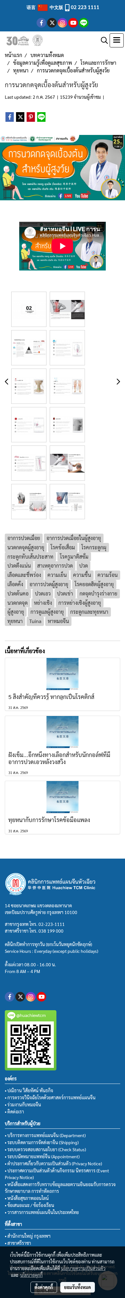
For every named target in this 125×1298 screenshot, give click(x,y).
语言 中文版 (45, 7)
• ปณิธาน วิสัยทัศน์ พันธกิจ (29, 1090)
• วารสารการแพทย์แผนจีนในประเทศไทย (42, 1212)
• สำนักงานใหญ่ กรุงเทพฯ (28, 1236)
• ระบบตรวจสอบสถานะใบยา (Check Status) (45, 1149)
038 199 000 (50, 931)
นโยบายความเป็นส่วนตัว (83, 1268)
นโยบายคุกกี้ (31, 1275)
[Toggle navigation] (117, 40)
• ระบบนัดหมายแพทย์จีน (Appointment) (42, 1156)
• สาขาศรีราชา (18, 1243)
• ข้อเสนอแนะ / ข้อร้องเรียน (29, 1205)
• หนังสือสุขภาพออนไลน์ (27, 1198)
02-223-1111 (51, 924)
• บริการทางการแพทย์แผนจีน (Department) (45, 1135)
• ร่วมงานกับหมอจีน (23, 1104)
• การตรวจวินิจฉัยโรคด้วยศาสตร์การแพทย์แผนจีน (50, 1097)
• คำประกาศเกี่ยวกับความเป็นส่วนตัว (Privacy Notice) (53, 1163)
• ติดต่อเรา (14, 1111)
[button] (102, 40)
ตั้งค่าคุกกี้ (44, 1287)
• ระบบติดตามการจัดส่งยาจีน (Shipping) (42, 1142)
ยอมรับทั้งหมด (77, 1287)
